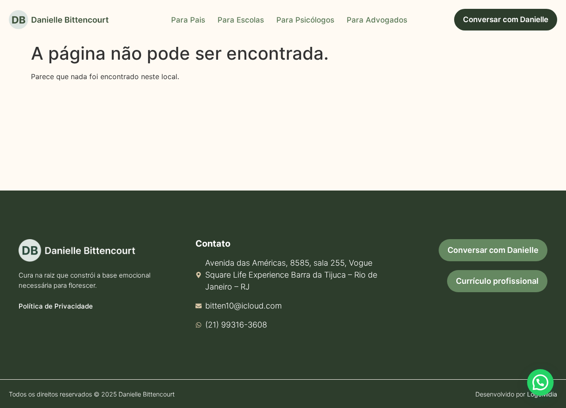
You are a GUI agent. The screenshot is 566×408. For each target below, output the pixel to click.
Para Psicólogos (305, 19)
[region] (115, 338)
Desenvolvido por (516, 394)
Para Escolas (241, 19)
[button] (540, 382)
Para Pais (188, 19)
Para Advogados (377, 19)
